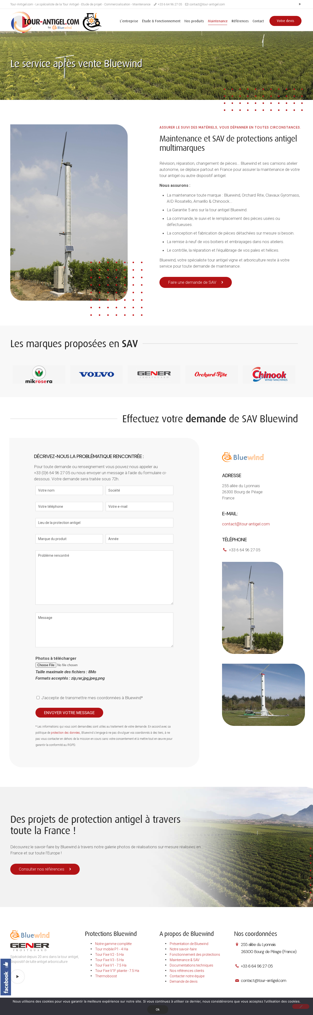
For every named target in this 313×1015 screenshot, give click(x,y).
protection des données (65, 732)
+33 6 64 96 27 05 (170, 4)
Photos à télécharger (70, 668)
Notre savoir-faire (183, 949)
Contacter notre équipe (187, 976)
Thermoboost (106, 976)
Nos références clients (187, 971)
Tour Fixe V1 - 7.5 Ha (110, 965)
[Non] (300, 1006)
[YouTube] (300, 4)
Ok (158, 1009)
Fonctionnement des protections (195, 954)
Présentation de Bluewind (189, 944)
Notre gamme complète (113, 944)
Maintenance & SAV (185, 960)
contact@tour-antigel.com (207, 4)
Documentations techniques (191, 965)
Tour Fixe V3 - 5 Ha (109, 960)
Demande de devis (184, 981)
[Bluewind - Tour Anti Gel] (56, 22)
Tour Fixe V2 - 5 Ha (109, 954)
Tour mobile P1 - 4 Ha (111, 949)
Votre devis (285, 21)
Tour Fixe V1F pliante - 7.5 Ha (117, 971)
